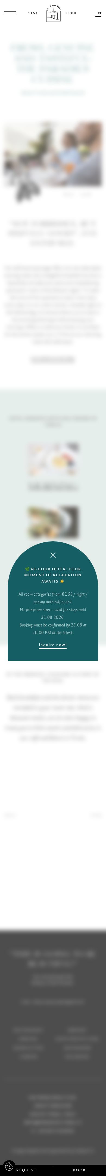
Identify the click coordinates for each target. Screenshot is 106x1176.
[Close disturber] (53, 555)
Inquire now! (53, 644)
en (98, 13)
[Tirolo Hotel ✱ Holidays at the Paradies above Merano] (54, 13)
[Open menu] (10, 13)
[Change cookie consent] (9, 1166)
